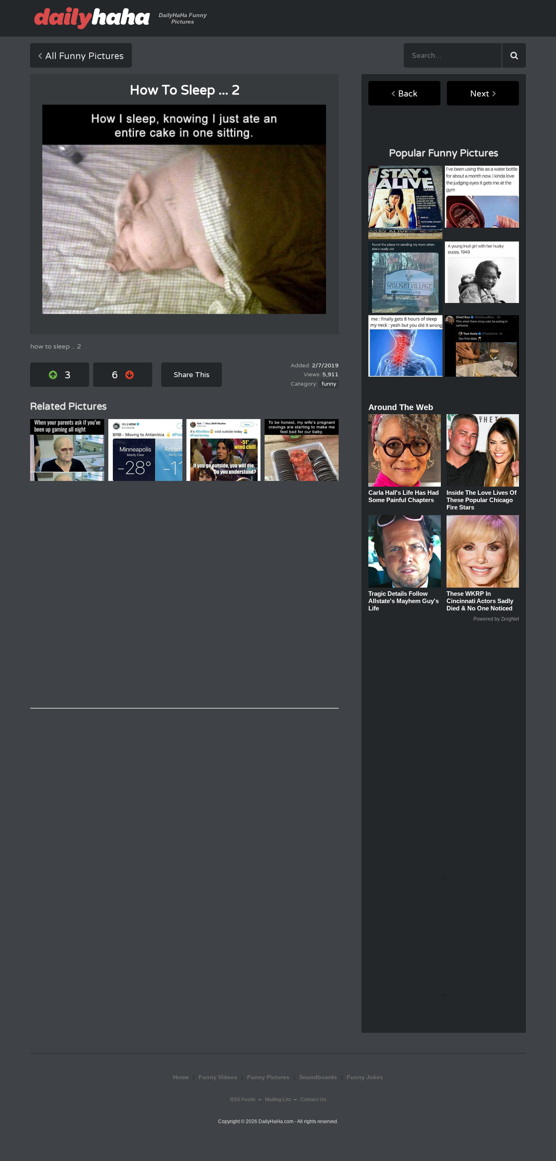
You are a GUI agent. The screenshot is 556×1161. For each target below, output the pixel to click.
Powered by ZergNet (496, 619)
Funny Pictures (268, 1077)
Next (479, 94)
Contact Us (313, 1099)
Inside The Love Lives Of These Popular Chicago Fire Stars (482, 500)
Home (181, 1077)
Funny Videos (218, 1077)
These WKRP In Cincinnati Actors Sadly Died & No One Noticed (480, 601)
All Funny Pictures (84, 56)
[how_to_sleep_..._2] (184, 209)
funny (329, 384)
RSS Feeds (243, 1099)
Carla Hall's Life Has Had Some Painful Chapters (403, 496)
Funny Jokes (365, 1077)
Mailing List (278, 1099)
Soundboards (318, 1077)
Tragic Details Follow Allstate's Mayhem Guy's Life (403, 601)
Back (407, 94)
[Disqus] (184, 594)
